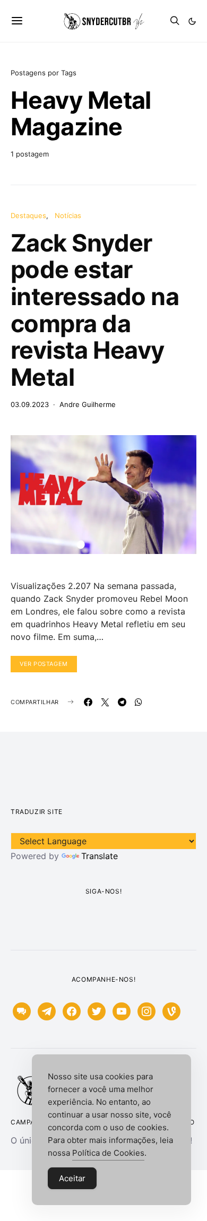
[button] (192, 21)
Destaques (28, 215)
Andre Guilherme (87, 404)
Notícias (68, 215)
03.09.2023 (30, 404)
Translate (99, 856)
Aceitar (72, 1178)
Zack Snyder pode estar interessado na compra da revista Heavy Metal (95, 310)
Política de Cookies (108, 1153)
